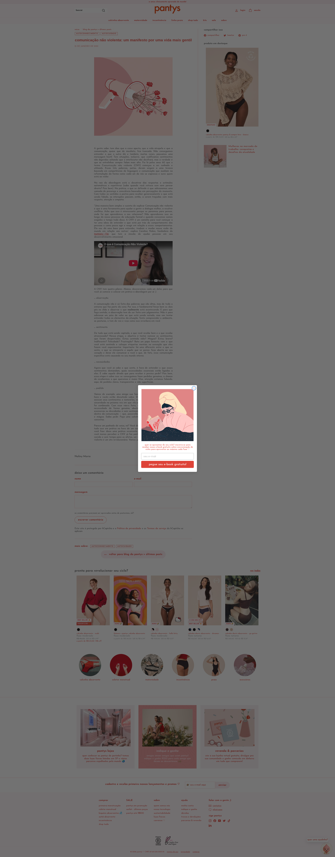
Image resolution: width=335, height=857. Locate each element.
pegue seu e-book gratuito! (167, 464)
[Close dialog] (194, 388)
